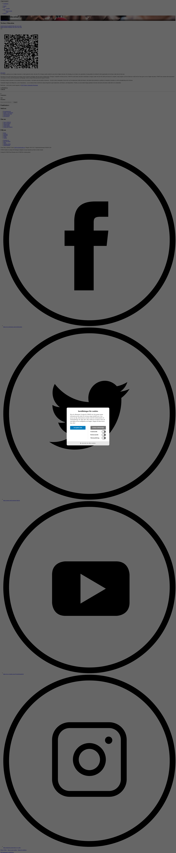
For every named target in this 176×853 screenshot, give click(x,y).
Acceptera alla (78, 427)
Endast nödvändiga (98, 427)
